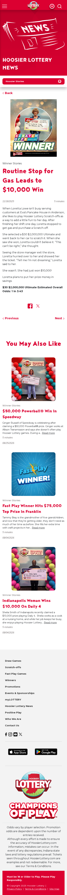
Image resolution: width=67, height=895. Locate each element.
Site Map (54, 889)
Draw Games (13, 660)
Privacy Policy (14, 889)
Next (58, 318)
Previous (12, 318)
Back (9, 93)
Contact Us (12, 725)
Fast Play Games (15, 673)
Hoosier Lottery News (19, 706)
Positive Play (13, 712)
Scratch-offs (13, 667)
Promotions (12, 686)
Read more (48, 433)
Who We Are (13, 719)
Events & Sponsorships (19, 693)
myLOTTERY (13, 699)
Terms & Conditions (35, 889)
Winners (10, 680)
